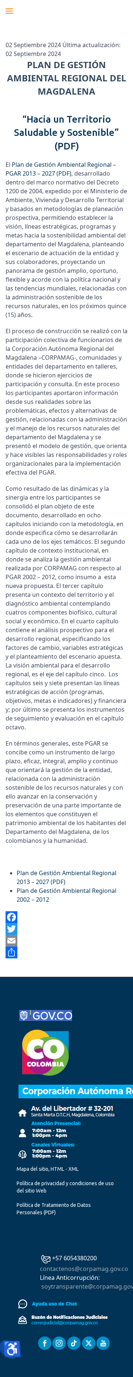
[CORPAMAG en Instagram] (59, 1343)
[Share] (66, 952)
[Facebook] (66, 917)
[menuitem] (9, 11)
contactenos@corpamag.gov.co (84, 1269)
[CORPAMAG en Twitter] (88, 1343)
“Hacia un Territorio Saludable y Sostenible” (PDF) (66, 132)
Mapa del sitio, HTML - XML (48, 1169)
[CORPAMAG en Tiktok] (74, 1343)
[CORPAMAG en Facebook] (44, 1343)
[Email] (66, 941)
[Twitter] (66, 929)
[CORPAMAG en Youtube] (103, 1343)
